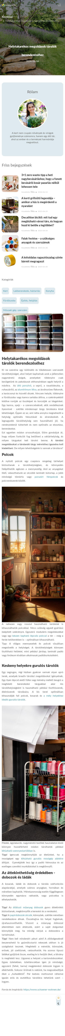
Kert (5, 291)
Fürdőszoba (9, 300)
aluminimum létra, (27, 389)
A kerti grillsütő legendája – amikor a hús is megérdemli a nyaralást (39, 202)
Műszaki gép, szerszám (15, 310)
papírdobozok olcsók (21, 915)
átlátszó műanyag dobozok (28, 907)
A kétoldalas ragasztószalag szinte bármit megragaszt (42, 259)
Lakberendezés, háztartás (26, 291)
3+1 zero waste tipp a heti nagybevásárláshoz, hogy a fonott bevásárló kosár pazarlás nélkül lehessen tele (41, 181)
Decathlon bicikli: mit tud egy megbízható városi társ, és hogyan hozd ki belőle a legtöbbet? (41, 221)
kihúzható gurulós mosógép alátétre (42, 858)
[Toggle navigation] (59, 5)
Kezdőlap (7, 17)
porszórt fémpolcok (46, 477)
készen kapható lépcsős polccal (29, 636)
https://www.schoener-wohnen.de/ (42, 989)
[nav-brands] (9, 5)
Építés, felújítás (29, 300)
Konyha (50, 291)
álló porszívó (24, 385)
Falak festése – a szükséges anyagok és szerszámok (38, 240)
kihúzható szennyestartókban (17, 851)
